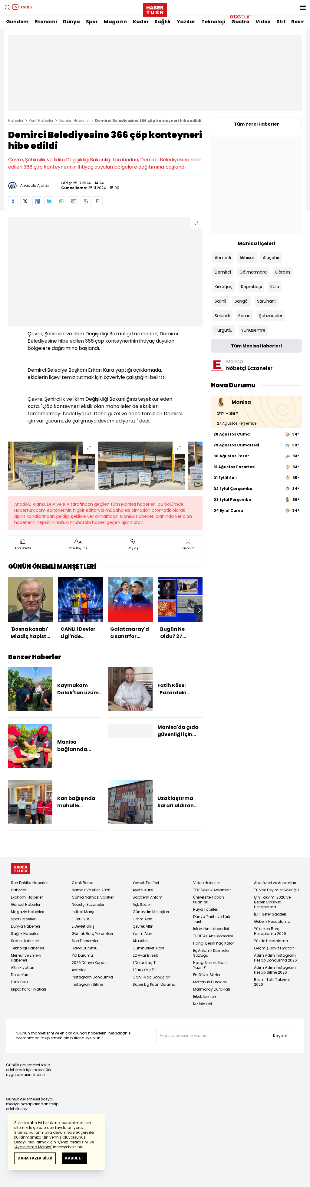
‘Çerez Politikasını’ (73, 1142)
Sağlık (162, 21)
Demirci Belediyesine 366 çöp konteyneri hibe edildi (148, 120)
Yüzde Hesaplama (271, 940)
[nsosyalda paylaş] (37, 201)
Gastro (240, 21)
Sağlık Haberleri (25, 933)
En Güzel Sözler (206, 974)
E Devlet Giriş (83, 926)
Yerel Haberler (41, 120)
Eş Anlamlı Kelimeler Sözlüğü (211, 953)
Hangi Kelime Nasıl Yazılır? (210, 965)
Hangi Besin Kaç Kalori (214, 943)
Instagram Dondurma (92, 977)
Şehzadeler (270, 316)
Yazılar (186, 21)
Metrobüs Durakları (210, 982)
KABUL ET (74, 1158)
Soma (244, 316)
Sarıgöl (242, 301)
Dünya (71, 21)
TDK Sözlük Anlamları (212, 890)
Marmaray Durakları (211, 989)
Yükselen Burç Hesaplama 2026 (270, 931)
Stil (281, 21)
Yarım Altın (142, 933)
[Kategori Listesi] (302, 7)
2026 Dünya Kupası (89, 962)
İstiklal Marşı (83, 911)
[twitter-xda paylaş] (25, 201)
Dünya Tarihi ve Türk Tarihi (211, 919)
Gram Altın (142, 919)
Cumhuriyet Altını (148, 948)
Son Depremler (85, 940)
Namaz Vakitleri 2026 (91, 890)
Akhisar (246, 258)
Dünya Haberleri (25, 926)
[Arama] (7, 7)
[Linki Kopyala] (98, 201)
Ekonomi (46, 21)
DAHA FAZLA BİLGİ (35, 1158)
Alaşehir (271, 258)
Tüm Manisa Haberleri (256, 346)
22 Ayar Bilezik (145, 955)
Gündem (17, 21)
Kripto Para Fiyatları (28, 989)
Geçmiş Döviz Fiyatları (274, 948)
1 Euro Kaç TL (144, 969)
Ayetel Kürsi (143, 890)
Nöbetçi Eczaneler (88, 904)
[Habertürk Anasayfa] (155, 8)
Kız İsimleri (202, 1003)
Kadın (140, 21)
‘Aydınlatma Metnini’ (33, 1146)
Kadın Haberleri (25, 940)
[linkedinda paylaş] (49, 201)
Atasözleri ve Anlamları (275, 882)
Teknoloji (213, 21)
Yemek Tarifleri (146, 882)
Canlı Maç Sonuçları (151, 977)
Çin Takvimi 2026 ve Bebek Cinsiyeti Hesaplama (272, 902)
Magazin (115, 21)
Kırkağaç (223, 287)
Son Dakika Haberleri (29, 882)
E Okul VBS (81, 919)
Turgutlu (223, 330)
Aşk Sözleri (142, 904)
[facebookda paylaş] (13, 201)
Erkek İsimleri (204, 996)
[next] (199, 610)
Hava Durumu (84, 948)
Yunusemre (253, 330)
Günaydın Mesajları (151, 911)
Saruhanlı (266, 301)
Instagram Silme (87, 984)
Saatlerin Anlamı (148, 897)
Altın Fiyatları (22, 967)
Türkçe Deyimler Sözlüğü (276, 890)
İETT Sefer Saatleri (270, 914)
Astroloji (79, 969)
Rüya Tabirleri (205, 909)
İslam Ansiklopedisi (211, 928)
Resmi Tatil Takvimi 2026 (272, 982)
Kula (274, 287)
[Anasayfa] (20, 868)
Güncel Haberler (25, 904)
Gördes (282, 272)
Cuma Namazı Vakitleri (93, 897)
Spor (92, 21)
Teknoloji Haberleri (27, 948)
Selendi (222, 316)
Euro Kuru (19, 982)
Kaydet (280, 1036)
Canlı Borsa (83, 882)
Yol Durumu (82, 955)
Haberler (15, 120)
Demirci (223, 272)
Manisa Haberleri (74, 120)
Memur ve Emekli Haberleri (26, 958)
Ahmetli (223, 258)
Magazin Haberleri (27, 911)
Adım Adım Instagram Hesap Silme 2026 (275, 970)
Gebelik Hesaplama (272, 921)
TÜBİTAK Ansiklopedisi (213, 936)
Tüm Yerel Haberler (256, 124)
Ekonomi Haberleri (27, 897)
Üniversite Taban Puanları (208, 900)
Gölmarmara (253, 272)
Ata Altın (140, 940)
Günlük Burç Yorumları (92, 933)
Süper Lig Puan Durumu (154, 984)
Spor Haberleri (23, 919)
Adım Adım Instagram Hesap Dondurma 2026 (275, 958)
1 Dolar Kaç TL (145, 962)
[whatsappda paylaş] (61, 201)
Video (263, 21)
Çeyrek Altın (143, 926)
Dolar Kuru (20, 974)
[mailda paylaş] (73, 201)
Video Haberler (206, 882)
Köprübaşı (251, 287)
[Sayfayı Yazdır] (86, 201)
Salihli (220, 301)
